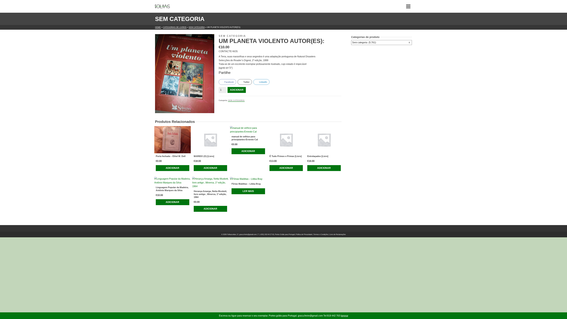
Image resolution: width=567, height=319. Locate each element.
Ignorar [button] (344, 315)
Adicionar (236, 90)
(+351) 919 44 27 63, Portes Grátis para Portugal (277, 234)
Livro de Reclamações (338, 234)
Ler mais (248, 191)
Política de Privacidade (304, 234)
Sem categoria (236, 100)
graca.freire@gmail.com (247, 234)
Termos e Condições (320, 234)
